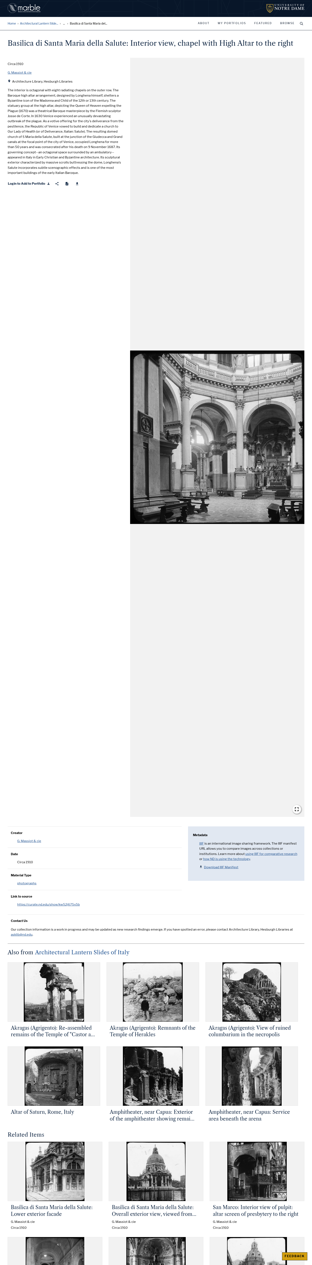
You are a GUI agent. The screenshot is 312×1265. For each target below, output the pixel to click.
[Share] (56, 183)
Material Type (21, 875)
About (203, 23)
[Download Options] (77, 183)
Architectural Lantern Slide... (39, 23)
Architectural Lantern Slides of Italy (82, 952)
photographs (27, 883)
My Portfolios (232, 23)
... (64, 23)
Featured (263, 23)
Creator (16, 833)
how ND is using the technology (226, 859)
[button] (217, 437)
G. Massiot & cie (29, 841)
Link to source (21, 896)
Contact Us (19, 921)
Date (14, 854)
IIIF (201, 843)
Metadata (200, 835)
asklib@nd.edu (21, 935)
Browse (287, 23)
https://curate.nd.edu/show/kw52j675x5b (48, 904)
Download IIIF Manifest (221, 867)
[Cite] (66, 183)
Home (12, 23)
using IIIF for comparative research (271, 854)
